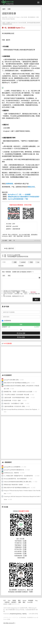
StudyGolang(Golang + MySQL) (18, 613)
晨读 (19, 600)
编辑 (4, 275)
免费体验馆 (9, 183)
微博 (10, 240)
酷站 (24, 602)
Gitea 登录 (21, 337)
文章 (9, 9)
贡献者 (14, 600)
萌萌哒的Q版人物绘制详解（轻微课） (14, 484)
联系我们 (14, 602)
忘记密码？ (37, 327)
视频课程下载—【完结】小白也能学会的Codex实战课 (18, 391)
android (23, 262)
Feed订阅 (29, 602)
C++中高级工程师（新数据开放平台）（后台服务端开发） (19, 475)
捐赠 (19, 602)
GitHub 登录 (21, 333)
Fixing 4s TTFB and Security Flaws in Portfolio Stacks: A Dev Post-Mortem (22, 492)
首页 (3, 9)
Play (36, 600)
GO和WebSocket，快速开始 (11, 473)
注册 (9, 327)
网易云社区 (31, 187)
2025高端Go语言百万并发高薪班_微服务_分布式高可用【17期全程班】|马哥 (21, 387)
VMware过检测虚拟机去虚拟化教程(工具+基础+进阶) (18, 481)
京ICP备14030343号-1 (9, 623)
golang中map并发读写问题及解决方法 (14, 470)
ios (38, 262)
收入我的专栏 (9, 248)
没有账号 (28, 272)
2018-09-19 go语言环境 (13, 255)
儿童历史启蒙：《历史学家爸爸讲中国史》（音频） (17, 397)
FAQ (9, 600)
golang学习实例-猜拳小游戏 (11, 380)
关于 (4, 600)
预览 (9, 275)
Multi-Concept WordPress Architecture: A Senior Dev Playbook (20, 409)
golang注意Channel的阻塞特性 (12, 467)
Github (24, 600)
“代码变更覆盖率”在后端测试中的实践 (17, 256)
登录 (18, 272)
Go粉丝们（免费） (28, 592)
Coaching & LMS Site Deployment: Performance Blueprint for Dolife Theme (22, 498)
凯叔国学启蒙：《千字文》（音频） (12, 400)
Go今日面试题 (8, 343)
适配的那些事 (16, 229)
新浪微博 (30, 600)
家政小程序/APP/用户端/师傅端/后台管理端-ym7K (17, 383)
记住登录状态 (7, 320)
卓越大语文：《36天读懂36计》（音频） (14, 403)
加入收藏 (4, 240)
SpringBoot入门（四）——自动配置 (19, 194)
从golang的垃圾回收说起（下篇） (18, 199)
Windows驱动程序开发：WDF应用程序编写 (15, 478)
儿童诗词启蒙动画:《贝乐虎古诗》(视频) (14, 406)
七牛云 (36, 613)
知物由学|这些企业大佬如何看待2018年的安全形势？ (24, 197)
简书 (13, 224)
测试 (31, 262)
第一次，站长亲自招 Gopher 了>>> (13, 28)
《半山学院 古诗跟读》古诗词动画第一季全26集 (16, 394)
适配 (14, 262)
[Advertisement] (15, 359)
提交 (36, 299)
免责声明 (7, 602)
